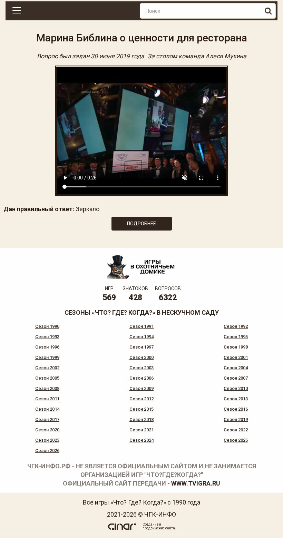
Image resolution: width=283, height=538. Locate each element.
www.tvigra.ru (195, 483)
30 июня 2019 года (117, 56)
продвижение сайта (159, 528)
